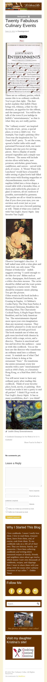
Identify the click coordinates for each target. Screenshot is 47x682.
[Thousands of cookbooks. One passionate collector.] (23, 9)
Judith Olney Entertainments (20, 431)
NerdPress (21, 676)
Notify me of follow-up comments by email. (21, 509)
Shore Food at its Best (32, 442)
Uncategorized (23, 31)
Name (34, 491)
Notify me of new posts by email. (18, 512)
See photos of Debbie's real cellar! (23, 628)
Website (31, 504)
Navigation (22, 16)
